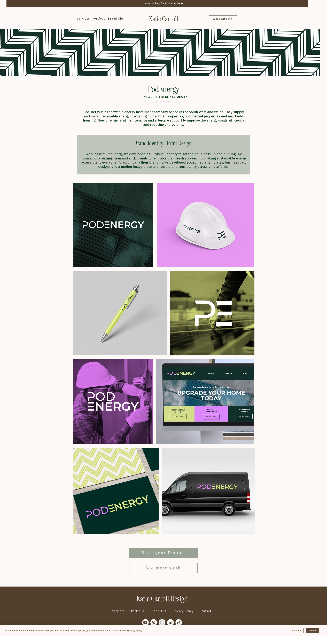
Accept (312, 630)
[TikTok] (178, 622)
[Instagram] (162, 622)
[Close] (323, 630)
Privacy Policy (134, 630)
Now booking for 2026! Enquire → (164, 3)
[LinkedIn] (170, 622)
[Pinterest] (153, 622)
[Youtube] (145, 622)
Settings (296, 630)
